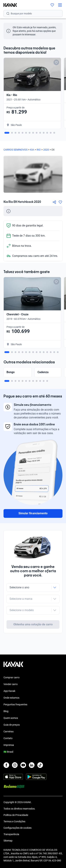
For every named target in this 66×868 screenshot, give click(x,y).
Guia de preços (12, 724)
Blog (6, 711)
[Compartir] (54, 202)
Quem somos (11, 718)
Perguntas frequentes (15, 704)
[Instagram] (15, 765)
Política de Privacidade (16, 815)
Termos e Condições (14, 821)
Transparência (11, 834)
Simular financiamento (33, 513)
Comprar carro (12, 677)
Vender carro (11, 684)
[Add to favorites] (56, 62)
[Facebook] (6, 765)
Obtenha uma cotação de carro (33, 624)
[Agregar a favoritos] (60, 202)
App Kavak (9, 691)
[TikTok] (40, 765)
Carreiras (9, 731)
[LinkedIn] (31, 765)
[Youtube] (23, 765)
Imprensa (9, 745)
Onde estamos (11, 697)
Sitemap (8, 840)
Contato (8, 738)
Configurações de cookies (18, 827)
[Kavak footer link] (13, 666)
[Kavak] (8, 5)
